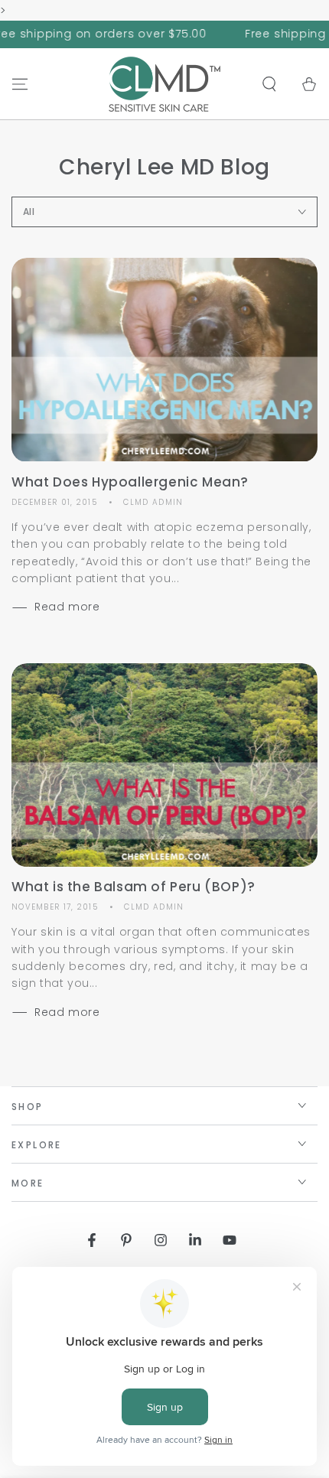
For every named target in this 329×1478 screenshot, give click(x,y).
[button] (269, 84)
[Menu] (20, 84)
